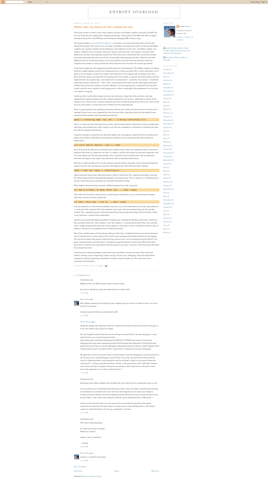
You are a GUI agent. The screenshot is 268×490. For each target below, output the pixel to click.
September (167, 73)
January (166, 69)
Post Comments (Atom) (93, 476)
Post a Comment (80, 466)
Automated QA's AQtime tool (103, 43)
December (167, 87)
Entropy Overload (134, 11)
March (165, 84)
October (166, 80)
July (165, 131)
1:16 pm (84, 315)
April (165, 105)
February (166, 113)
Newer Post (78, 471)
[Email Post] (105, 265)
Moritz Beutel (85, 321)
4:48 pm (84, 446)
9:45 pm (84, 412)
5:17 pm (84, 460)
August (166, 98)
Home (117, 471)
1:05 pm (84, 293)
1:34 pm (84, 372)
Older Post (155, 471)
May (165, 76)
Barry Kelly (84, 299)
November (167, 91)
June (165, 192)
